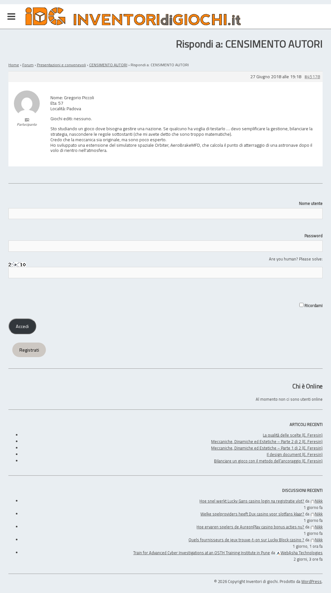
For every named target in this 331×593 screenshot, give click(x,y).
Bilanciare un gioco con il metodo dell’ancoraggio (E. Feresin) (268, 461)
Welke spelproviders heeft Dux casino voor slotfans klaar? (252, 514)
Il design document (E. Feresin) (295, 454)
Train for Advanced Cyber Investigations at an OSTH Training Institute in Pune (201, 552)
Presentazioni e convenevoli (61, 65)
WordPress (311, 581)
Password (313, 235)
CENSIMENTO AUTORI (108, 65)
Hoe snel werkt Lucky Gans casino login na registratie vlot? (251, 501)
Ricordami (313, 305)
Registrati (29, 350)
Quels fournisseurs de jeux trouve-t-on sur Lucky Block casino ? (246, 539)
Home (13, 65)
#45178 (312, 76)
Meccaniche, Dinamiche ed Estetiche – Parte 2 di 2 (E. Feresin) (267, 441)
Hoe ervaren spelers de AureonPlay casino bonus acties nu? (250, 527)
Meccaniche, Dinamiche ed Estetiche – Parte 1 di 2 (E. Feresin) (267, 448)
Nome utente (311, 203)
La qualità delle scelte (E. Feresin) (293, 435)
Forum (28, 65)
